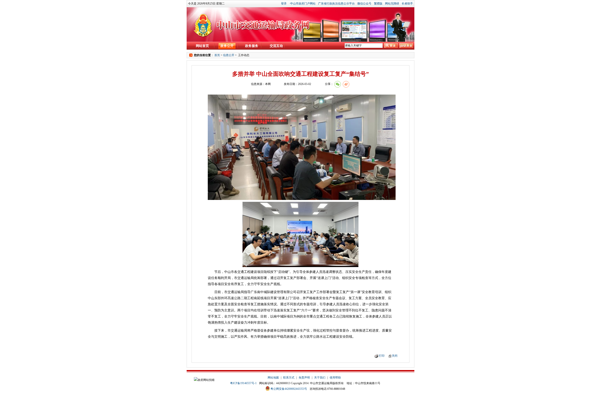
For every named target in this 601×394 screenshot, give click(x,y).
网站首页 (202, 46)
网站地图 (273, 377)
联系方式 (288, 377)
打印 (382, 355)
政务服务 (251, 46)
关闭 (394, 355)
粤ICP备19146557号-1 (243, 383)
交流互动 (276, 46)
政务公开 (227, 46)
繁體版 (378, 3)
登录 (284, 3)
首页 (217, 55)
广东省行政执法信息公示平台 (336, 3)
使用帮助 (335, 377)
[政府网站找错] (204, 380)
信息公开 (228, 55)
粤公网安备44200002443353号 (288, 388)
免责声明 (304, 377)
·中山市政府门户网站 (302, 3)
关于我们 (319, 377)
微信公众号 (364, 3)
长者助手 (407, 3)
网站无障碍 (392, 3)
